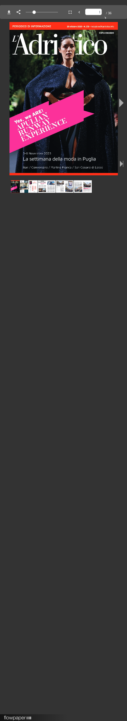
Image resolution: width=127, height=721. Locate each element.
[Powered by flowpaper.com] (18, 715)
